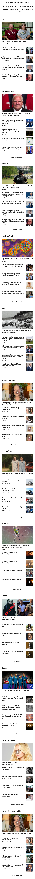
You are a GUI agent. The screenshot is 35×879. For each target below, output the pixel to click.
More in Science (17, 589)
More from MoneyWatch (17, 157)
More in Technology (17, 517)
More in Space (17, 734)
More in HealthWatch (17, 302)
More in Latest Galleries (17, 804)
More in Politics (17, 229)
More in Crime (17, 661)
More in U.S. (17, 85)
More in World (17, 374)
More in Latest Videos (17, 875)
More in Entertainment (17, 444)
